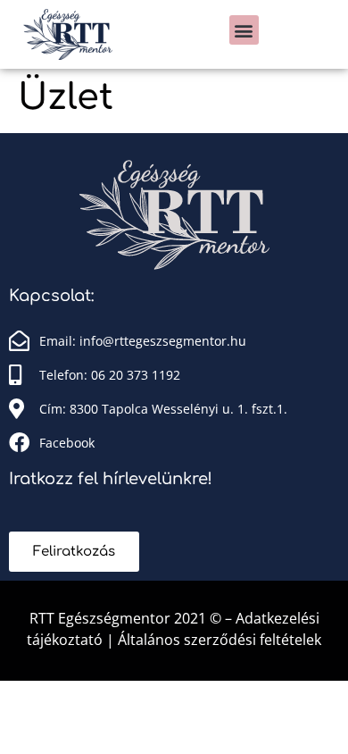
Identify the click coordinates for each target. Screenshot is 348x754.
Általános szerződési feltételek (219, 639)
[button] (244, 30)
